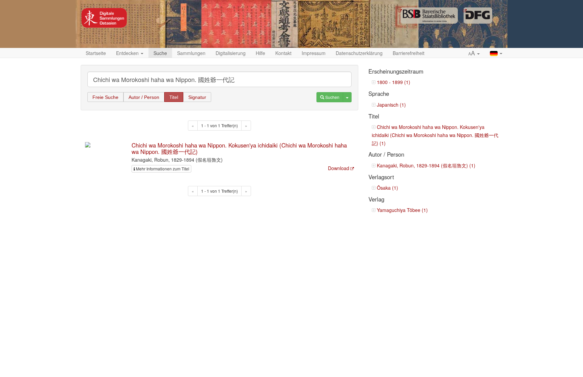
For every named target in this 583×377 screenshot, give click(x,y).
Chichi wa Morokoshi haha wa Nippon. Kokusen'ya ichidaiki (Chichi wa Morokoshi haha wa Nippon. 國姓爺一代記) (239, 148)
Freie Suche (105, 97)
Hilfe (260, 53)
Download (338, 168)
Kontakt (283, 53)
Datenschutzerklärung (359, 53)
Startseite (96, 53)
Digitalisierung (231, 53)
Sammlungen (191, 53)
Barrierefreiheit (408, 53)
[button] (474, 53)
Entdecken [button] (128, 53)
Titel (173, 97)
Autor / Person (144, 97)
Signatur (197, 97)
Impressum (314, 53)
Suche (160, 53)
